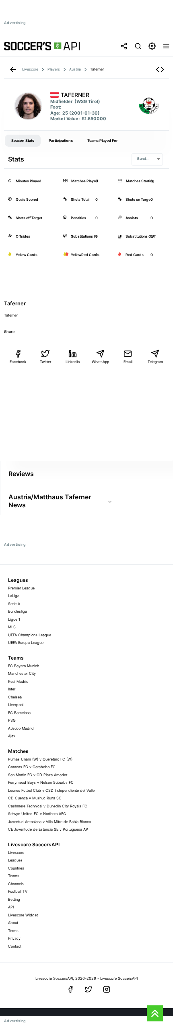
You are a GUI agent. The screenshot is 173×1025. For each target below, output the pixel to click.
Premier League (21, 588)
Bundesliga (17, 611)
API (11, 907)
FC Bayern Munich (23, 666)
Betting (14, 899)
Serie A (14, 603)
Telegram (155, 361)
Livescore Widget (23, 915)
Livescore (16, 852)
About (13, 922)
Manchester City (22, 673)
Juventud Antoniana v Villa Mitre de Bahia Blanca (49, 821)
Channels (16, 884)
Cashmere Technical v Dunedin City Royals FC (47, 806)
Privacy (14, 938)
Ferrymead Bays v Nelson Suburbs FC (41, 782)
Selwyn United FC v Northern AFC (37, 813)
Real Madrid (18, 681)
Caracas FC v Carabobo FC (32, 767)
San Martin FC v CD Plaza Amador (37, 775)
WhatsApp (100, 361)
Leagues (15, 860)
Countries (16, 868)
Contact (14, 946)
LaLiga (13, 595)
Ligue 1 (14, 619)
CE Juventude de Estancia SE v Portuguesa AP (48, 829)
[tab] (22, 141)
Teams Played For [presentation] (102, 140)
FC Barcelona (19, 712)
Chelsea (15, 697)
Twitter (45, 361)
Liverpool (15, 704)
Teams (13, 876)
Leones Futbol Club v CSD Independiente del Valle (51, 790)
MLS (12, 627)
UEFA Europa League (25, 642)
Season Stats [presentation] (22, 140)
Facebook (18, 361)
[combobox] (147, 159)
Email (128, 361)
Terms (13, 930)
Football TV (17, 891)
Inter (11, 689)
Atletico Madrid (21, 728)
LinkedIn (73, 361)
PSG (12, 720)
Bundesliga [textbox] (146, 159)
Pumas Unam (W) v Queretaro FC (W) (40, 759)
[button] (160, 70)
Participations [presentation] (61, 140)
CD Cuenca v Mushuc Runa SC (35, 798)
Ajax (11, 736)
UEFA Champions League (29, 635)
